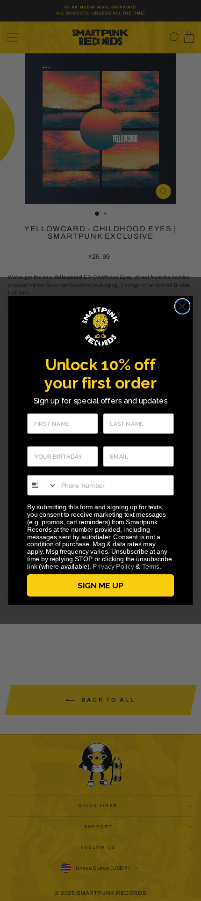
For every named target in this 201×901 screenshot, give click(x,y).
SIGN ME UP (100, 585)
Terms (151, 566)
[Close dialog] (182, 306)
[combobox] (42, 485)
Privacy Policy (113, 566)
